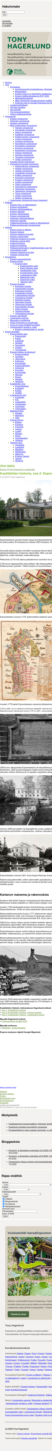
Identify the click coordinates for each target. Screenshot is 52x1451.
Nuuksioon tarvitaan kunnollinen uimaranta (28, 1127)
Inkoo (37, 1357)
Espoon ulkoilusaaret (19, 214)
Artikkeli (8, 1199)
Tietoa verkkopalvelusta (20, 114)
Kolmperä (19, 368)
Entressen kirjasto (23, 286)
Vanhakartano (21, 438)
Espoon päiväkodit (18, 316)
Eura (34, 1353)
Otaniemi (19, 454)
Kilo (17, 400)
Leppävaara (20, 404)
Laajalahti (19, 447)
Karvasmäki (20, 363)
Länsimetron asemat (19, 318)
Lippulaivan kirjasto (24, 298)
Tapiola (18, 459)
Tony (7, 85)
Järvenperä (20, 359)
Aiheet (5, 1182)
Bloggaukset (20, 91)
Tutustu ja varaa (18, 1314)
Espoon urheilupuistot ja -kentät (29, 329)
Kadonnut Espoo (17, 243)
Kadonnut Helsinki (18, 246)
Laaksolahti (20, 402)
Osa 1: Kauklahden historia (14, 1010)
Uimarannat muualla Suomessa (24, 164)
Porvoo (9, 1366)
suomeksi (6, 21)
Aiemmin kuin (8, 1209)
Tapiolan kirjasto (22, 311)
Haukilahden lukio (28, 270)
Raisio (44, 1366)
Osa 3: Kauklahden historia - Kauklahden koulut (23, 1015)
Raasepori (35, 1366)
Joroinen (30, 1357)
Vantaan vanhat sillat (19, 255)
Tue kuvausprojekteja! (20, 112)
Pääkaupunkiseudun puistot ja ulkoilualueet (29, 223)
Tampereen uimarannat (25, 191)
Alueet (5, 1187)
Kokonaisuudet (9, 1192)
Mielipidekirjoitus (12, 1206)
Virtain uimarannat (23, 196)
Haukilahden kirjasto (24, 289)
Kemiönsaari (11, 1360)
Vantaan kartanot (41, 1403)
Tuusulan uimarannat (24, 157)
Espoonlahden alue (19, 334)
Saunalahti (20, 345)
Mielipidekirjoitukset (24, 98)
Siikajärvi (19, 381)
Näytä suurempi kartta (8, 1087)
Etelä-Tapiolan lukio (29, 268)
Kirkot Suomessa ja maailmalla (24, 323)
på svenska (7, 23)
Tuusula (24, 1370)
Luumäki (25, 1363)
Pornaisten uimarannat (25, 146)
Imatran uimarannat (23, 169)
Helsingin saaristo (18, 221)
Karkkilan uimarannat (24, 135)
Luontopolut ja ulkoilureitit (38, 1378)
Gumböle (19, 357)
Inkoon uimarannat (23, 132)
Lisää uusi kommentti (9, 1105)
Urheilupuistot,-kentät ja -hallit (23, 327)
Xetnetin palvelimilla (29, 1438)
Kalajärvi (19, 425)
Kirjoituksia (15, 87)
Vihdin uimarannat (23, 159)
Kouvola (41, 1360)
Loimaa (8, 1363)
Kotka (33, 1360)
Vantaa (40, 1370)
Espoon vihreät (23, 1434)
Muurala (18, 375)
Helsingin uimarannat (19, 121)
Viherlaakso (20, 409)
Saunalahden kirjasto (24, 307)
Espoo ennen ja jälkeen (20, 230)
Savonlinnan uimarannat (26, 187)
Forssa (41, 1353)
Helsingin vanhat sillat (20, 241)
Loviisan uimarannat (24, 141)
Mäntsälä (42, 1363)
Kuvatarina (10, 1204)
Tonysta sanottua (17, 107)
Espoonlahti (20, 336)
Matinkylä (19, 415)
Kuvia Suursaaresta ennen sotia (19, 1415)
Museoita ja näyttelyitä (20, 320)
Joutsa (45, 1357)
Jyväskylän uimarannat (25, 173)
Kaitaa (18, 338)
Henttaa (18, 413)
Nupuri (18, 377)
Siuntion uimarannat (24, 155)
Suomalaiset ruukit (18, 250)
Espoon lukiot (21, 264)
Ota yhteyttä (15, 110)
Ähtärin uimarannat (23, 198)
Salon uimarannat (23, 184)
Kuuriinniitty (20, 372)
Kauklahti (19, 388)
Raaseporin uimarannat (25, 150)
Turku (17, 1370)
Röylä (17, 436)
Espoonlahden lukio (29, 266)
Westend (19, 461)
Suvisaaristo (20, 350)
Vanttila (18, 393)
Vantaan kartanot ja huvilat (22, 252)
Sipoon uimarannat (23, 153)
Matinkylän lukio (27, 277)
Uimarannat (10, 116)
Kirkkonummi (24, 1360)
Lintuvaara (20, 406)
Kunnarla (19, 370)
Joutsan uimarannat (24, 171)
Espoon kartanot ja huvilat (21, 234)
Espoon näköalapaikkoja (21, 209)
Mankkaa (19, 449)
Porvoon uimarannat (24, 148)
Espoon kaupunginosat (20, 259)
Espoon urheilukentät (19, 216)
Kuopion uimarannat (24, 180)
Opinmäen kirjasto (23, 302)
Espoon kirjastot (17, 284)
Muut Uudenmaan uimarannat (23, 125)
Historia (8, 227)
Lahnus (18, 429)
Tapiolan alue (16, 443)
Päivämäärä (8, 1211)
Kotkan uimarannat (23, 175)
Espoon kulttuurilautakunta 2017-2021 (32, 96)
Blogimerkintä (11, 1201)
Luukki (18, 431)
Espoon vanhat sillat (19, 236)
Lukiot (23, 1378)
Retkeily (8, 203)
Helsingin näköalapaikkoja (22, 218)
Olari (17, 418)
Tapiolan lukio (26, 282)
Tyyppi (5, 1196)
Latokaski (19, 341)
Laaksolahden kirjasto (25, 295)
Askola (20, 1353)
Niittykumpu (20, 452)
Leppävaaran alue (18, 395)
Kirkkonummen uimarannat (27, 137)
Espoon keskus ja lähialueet (22, 352)
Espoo (3, 1096)
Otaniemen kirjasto (23, 304)
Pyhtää (25, 1366)
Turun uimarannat (23, 193)
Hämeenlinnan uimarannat (27, 166)
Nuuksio (19, 379)
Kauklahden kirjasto (24, 293)
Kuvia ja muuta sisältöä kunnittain (25, 325)
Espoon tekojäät (17, 212)
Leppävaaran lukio (28, 275)
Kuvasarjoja (10, 257)
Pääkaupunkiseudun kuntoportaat (25, 225)
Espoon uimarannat (19, 119)
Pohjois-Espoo (16, 420)
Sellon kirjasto (21, 309)
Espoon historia (17, 232)
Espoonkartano (22, 386)
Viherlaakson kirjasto (24, 314)
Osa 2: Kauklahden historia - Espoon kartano (22, 1012)
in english (6, 26)
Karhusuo (19, 361)
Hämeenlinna (11, 1357)
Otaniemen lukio (27, 280)
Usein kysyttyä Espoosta (16, 1390)
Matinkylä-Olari (17, 411)
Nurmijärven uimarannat (26, 144)
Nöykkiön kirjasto (23, 300)
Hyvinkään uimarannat (25, 130)
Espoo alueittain (12, 332)
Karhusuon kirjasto (23, 291)
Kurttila (18, 391)
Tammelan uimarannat (25, 189)
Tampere (9, 1370)
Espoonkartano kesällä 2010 (14, 1021)
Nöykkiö (18, 343)
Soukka (18, 348)
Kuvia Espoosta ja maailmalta (21, 469)
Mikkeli (34, 1363)
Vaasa (32, 1370)
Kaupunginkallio (22, 366)
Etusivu (8, 82)
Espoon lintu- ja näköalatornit (23, 205)
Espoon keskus (22, 354)
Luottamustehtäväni (19, 105)
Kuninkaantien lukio (29, 273)
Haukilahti (19, 445)
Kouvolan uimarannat (24, 178)
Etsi (4, 12)
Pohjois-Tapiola (22, 456)
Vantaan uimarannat (19, 123)
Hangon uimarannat (24, 128)
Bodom (18, 422)
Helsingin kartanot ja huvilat (22, 239)
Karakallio (19, 397)
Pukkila (17, 1366)
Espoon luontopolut (19, 207)
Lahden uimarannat (24, 182)
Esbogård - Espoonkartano (14, 1028)
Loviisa (16, 1363)
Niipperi (18, 434)
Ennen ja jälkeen (34, 1375)
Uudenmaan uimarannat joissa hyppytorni (28, 200)
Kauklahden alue (17, 384)
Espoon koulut (16, 261)
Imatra (21, 1357)
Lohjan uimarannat (23, 139)
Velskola (19, 440)
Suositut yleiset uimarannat (22, 162)
